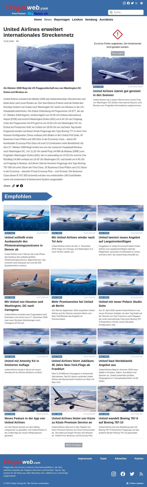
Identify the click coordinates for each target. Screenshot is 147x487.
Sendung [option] (91, 19)
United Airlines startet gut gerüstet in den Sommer (117, 58)
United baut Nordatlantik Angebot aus (117, 330)
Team (103, 458)
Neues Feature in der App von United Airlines (26, 387)
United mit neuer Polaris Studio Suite (116, 271)
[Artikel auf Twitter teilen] (17, 185)
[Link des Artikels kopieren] (13, 185)
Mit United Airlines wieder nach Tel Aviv (71, 207)
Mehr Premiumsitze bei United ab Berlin (71, 271)
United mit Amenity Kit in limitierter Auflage (25, 330)
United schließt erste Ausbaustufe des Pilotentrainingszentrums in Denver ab (22, 208)
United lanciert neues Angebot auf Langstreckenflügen (115, 208)
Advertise (120, 458)
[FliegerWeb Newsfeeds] (136, 3)
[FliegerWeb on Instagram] (124, 3)
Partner (139, 458)
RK (17, 41)
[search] (111, 12)
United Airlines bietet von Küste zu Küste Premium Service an (71, 389)
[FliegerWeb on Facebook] (128, 3)
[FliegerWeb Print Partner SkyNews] (37, 13)
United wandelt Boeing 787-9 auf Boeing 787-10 (118, 389)
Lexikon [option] (77, 19)
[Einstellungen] (142, 3)
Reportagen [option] (62, 19)
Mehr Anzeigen (73, 445)
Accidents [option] (106, 19)
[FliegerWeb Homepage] (25, 6)
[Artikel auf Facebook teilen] (21, 185)
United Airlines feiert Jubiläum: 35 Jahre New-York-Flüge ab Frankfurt (71, 332)
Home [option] (38, 19)
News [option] (48, 19)
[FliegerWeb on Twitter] (132, 3)
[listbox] (38, 19)
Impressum (85, 458)
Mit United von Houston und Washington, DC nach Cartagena (26, 273)
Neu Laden (117, 53)
